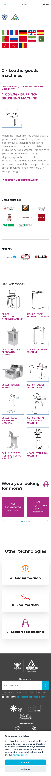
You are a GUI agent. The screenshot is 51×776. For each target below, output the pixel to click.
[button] (3, 521)
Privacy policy (20, 755)
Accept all (25, 762)
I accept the (25, 697)
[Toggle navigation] (45, 17)
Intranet (46, 4)
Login (24, 4)
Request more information (21, 180)
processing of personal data (31, 697)
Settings (25, 769)
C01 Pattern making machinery (13, 507)
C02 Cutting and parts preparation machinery (38, 507)
